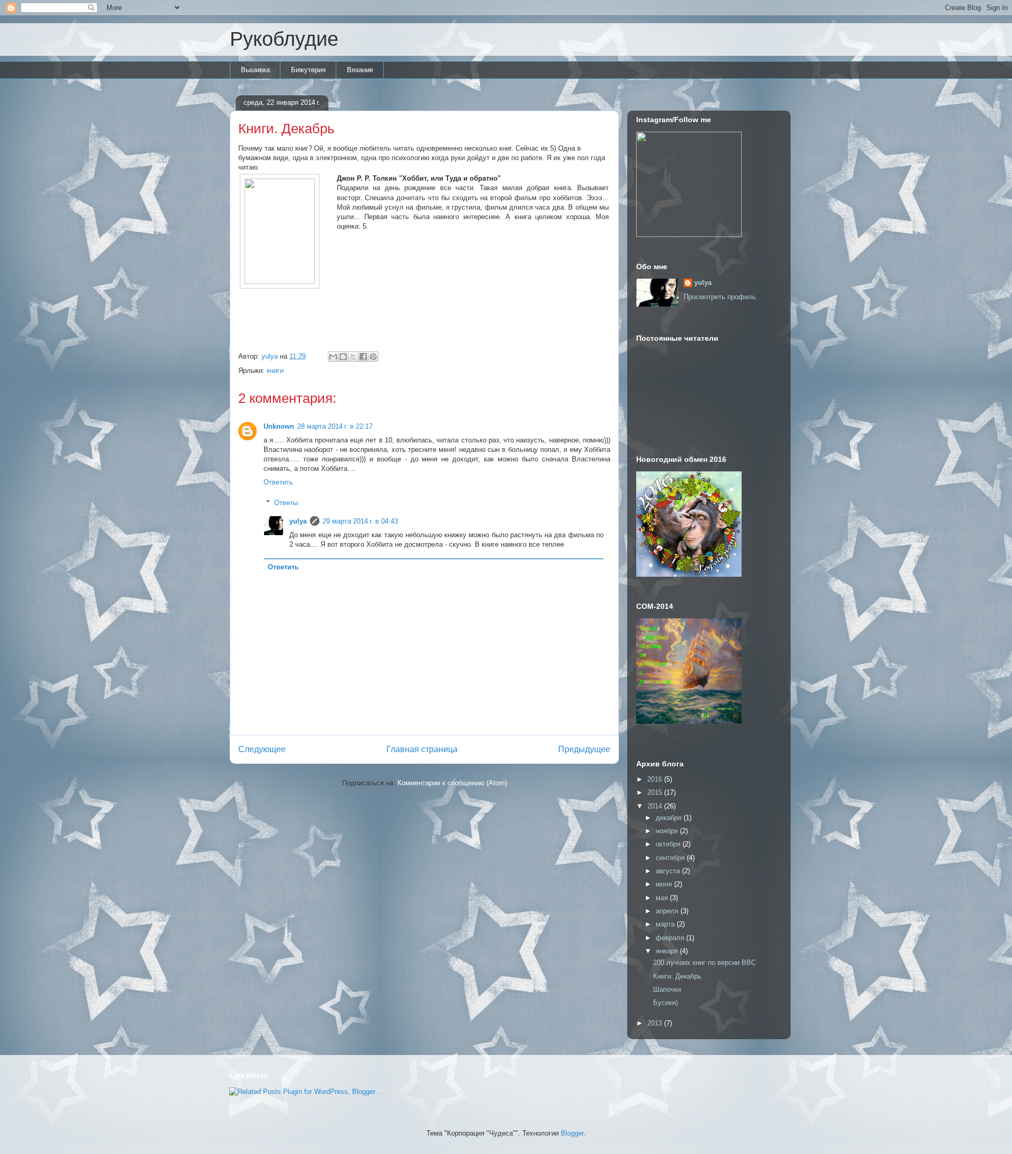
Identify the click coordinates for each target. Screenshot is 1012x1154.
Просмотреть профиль (720, 297)
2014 (655, 806)
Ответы (286, 503)
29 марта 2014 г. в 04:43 (360, 521)
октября (669, 844)
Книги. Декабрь (677, 976)
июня (665, 884)
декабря (670, 818)
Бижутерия (308, 70)
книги (275, 370)
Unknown (279, 426)
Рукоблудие (284, 39)
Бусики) (665, 1003)
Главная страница (422, 749)
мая (663, 898)
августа (669, 871)
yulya (298, 521)
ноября (668, 831)
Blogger (572, 1133)
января (668, 951)
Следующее (262, 749)
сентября (671, 858)
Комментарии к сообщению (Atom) (452, 783)
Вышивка (255, 70)
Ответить (278, 482)
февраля (671, 938)
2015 (655, 792)
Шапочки (667, 989)
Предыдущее (584, 749)
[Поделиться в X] (353, 356)
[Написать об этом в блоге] (343, 356)
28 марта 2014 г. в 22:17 (335, 426)
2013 (655, 1023)
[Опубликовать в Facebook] (363, 356)
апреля (668, 911)
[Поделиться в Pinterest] (373, 356)
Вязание (360, 70)
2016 (655, 779)
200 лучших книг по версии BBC (704, 962)
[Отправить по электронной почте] (333, 356)
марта (666, 924)
